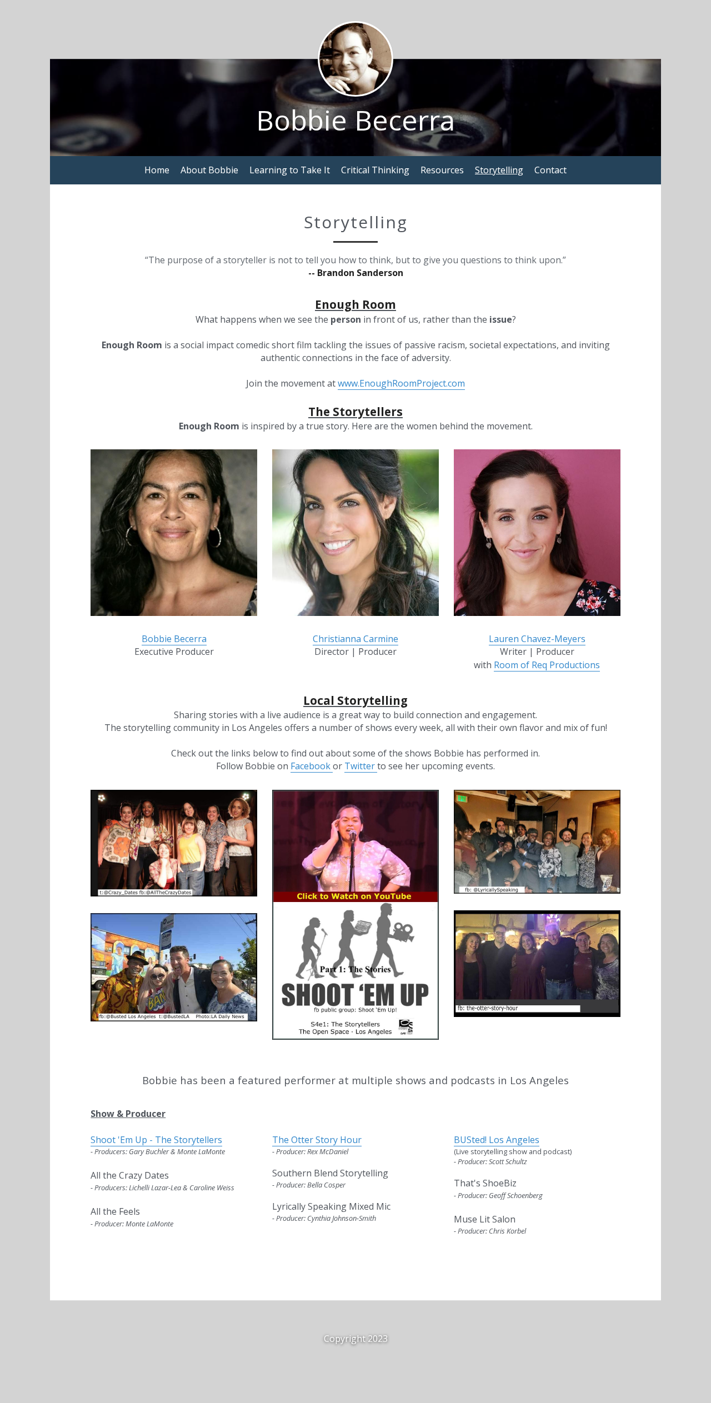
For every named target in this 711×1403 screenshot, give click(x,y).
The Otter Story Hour (317, 1140)
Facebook (312, 766)
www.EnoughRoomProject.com (401, 383)
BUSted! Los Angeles (496, 1140)
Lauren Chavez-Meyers (537, 639)
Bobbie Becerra (174, 639)
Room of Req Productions (547, 665)
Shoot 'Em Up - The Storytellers (156, 1140)
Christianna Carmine (355, 639)
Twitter (360, 766)
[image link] (174, 966)
